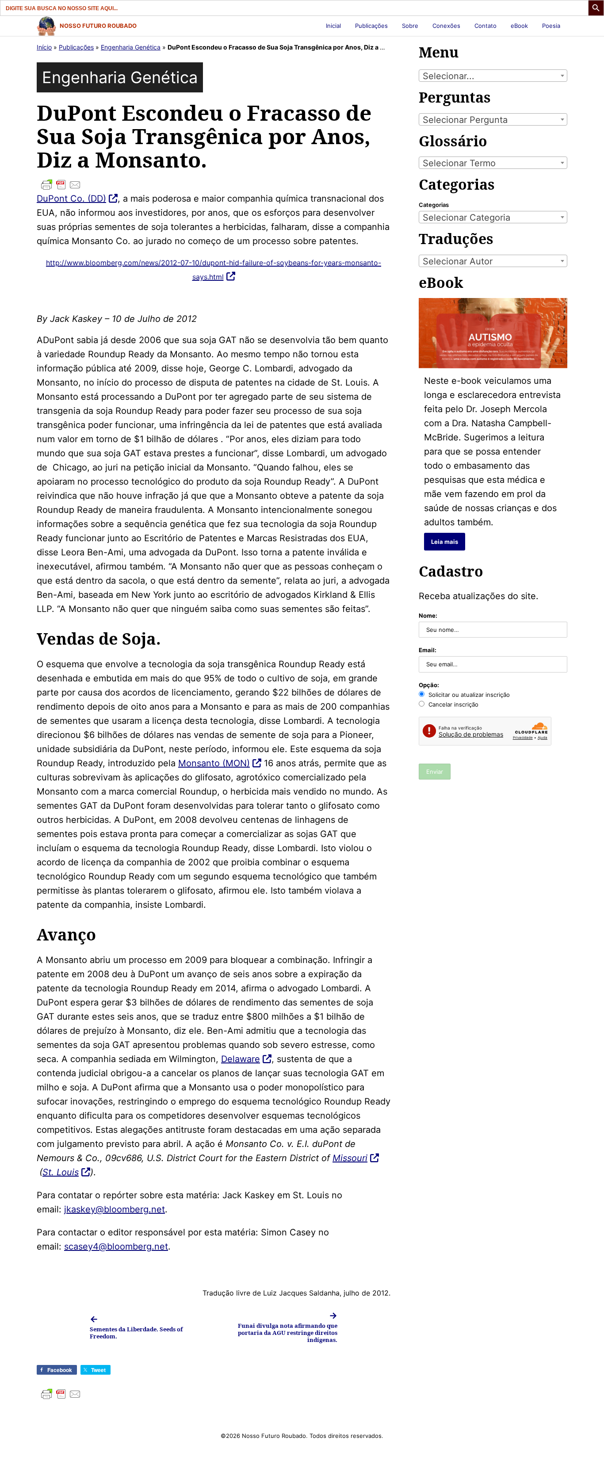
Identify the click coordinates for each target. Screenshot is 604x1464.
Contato (485, 25)
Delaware (240, 1059)
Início (44, 47)
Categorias (434, 204)
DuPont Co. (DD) (71, 198)
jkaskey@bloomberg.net (114, 1209)
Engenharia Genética (131, 47)
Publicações (371, 25)
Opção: (429, 684)
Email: (427, 650)
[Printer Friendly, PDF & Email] (213, 184)
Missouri (350, 1158)
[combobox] (493, 75)
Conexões (446, 25)
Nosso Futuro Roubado (98, 25)
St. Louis (60, 1172)
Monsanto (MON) (214, 763)
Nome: (428, 615)
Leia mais (444, 541)
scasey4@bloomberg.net (116, 1246)
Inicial (333, 25)
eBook (519, 25)
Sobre (410, 25)
